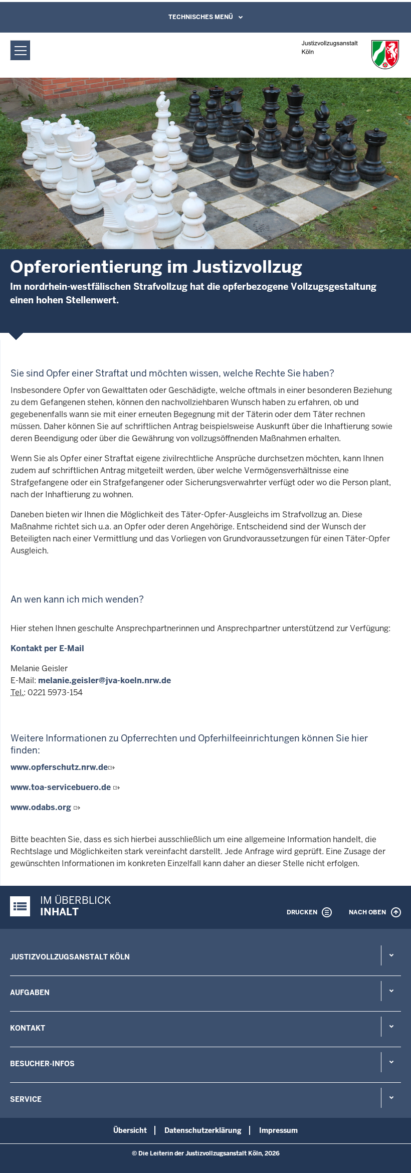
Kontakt (27, 1028)
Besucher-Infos (42, 1063)
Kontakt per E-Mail (47, 648)
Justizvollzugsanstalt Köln (70, 956)
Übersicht (130, 1130)
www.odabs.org (42, 807)
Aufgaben (30, 992)
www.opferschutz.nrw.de (59, 767)
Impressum (278, 1130)
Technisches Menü (200, 17)
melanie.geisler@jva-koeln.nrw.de (104, 680)
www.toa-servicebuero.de (61, 787)
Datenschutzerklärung (203, 1130)
